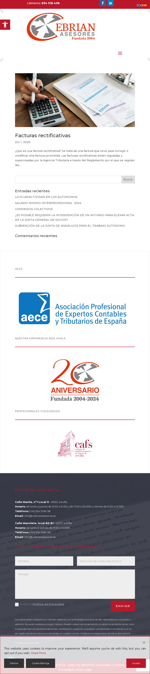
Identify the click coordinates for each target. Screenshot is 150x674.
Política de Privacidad (48, 604)
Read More (38, 653)
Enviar (123, 606)
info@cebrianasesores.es (40, 515)
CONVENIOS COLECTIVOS (34, 209)
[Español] (144, 5)
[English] (139, 5)
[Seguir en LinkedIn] (110, 3)
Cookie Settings (40, 663)
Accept (136, 663)
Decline (14, 663)
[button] (5, 25)
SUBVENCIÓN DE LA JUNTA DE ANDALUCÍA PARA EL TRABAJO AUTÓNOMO (70, 225)
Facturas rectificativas (43, 135)
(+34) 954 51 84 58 (39, 511)
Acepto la (42, 604)
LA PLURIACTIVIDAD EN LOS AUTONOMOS (46, 197)
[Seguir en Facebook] (103, 3)
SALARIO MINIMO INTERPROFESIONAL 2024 (48, 203)
